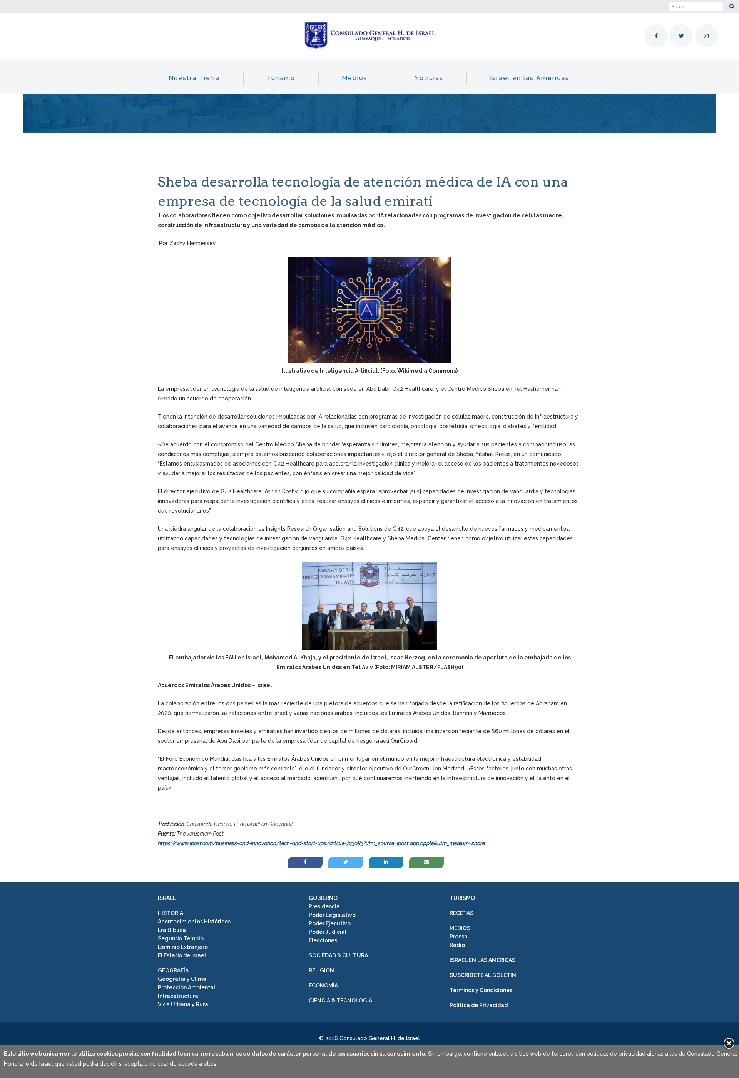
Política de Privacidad (479, 1005)
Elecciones (323, 940)
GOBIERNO (323, 898)
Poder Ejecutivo (330, 923)
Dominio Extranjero (183, 947)
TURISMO (462, 898)
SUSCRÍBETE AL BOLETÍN (483, 975)
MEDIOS (460, 928)
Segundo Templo (181, 938)
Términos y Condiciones (481, 990)
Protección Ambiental (186, 987)
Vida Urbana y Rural (184, 1004)
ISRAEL (167, 898)
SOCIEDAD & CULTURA (338, 955)
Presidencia (324, 906)
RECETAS (461, 913)
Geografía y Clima (182, 979)
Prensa (459, 936)
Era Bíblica (172, 930)
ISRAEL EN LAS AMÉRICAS (482, 960)
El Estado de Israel (182, 955)
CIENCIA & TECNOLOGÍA (340, 1000)
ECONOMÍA (323, 985)
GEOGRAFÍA (173, 970)
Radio (457, 945)
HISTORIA (170, 913)
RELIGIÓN (321, 970)
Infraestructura (178, 996)
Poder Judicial (327, 932)
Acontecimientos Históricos (194, 921)
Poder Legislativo (332, 915)
